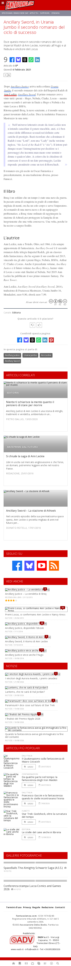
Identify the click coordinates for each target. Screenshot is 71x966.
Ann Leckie (10, 94)
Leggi (30, 767)
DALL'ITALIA (27, 756)
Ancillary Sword (27, 94)
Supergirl (45, 13)
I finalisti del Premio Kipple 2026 (22, 718)
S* (16, 65)
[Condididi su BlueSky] (18, 60)
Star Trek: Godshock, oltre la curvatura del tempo (44, 815)
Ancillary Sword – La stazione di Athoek (31, 510)
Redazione (48, 907)
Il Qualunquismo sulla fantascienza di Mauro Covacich (43, 760)
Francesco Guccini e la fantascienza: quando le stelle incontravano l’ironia (43, 797)
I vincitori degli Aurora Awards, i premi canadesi (31, 678)
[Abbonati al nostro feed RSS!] (54, 565)
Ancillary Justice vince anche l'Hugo (24, 654)
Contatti (60, 907)
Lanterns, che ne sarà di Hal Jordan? (25, 691)
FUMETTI (26, 811)
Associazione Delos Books (33, 924)
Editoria (16, 312)
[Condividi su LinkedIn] (37, 60)
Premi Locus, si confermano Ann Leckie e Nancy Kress (35, 614)
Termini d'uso (14, 907)
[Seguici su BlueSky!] (29, 565)
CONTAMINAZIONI (30, 774)
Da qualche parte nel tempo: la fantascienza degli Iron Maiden (39, 778)
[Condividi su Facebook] (12, 60)
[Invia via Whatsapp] (31, 60)
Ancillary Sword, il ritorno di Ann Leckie (26, 641)
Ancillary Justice (20, 86)
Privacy (27, 907)
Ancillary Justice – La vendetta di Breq (25, 593)
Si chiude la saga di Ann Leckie (25, 456)
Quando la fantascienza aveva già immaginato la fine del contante (34, 735)
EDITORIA (13, 392)
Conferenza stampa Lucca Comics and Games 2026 (32, 887)
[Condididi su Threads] (25, 60)
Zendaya (55, 13)
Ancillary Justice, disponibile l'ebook (24, 628)
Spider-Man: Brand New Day (15, 13)
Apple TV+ (34, 13)
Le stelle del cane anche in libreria (41, 832)
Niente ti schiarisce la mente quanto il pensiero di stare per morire (30, 403)
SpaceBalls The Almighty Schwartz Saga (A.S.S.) (33, 868)
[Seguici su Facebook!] (17, 565)
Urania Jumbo (30, 355)
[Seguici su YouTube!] (41, 565)
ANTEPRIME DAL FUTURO (22, 447)
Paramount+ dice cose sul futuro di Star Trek (30, 705)
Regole (36, 907)
